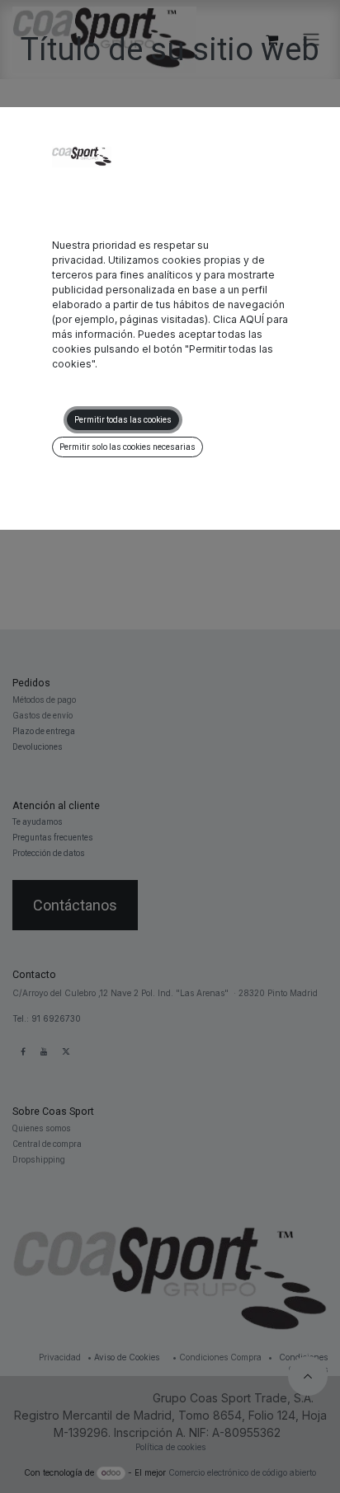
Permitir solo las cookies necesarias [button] (127, 447)
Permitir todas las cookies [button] (123, 419)
